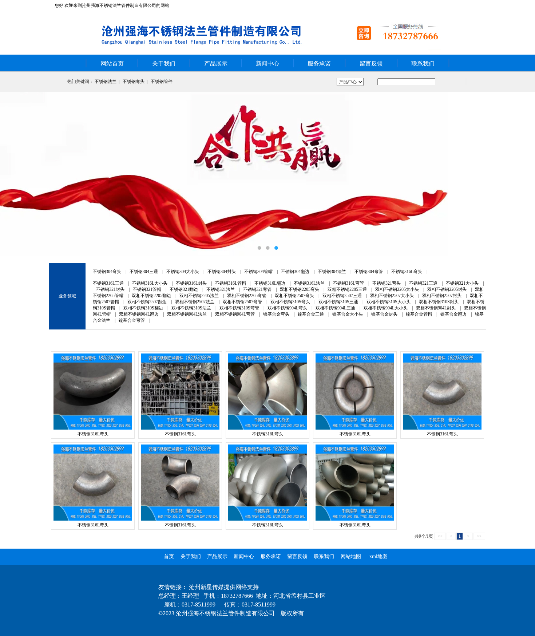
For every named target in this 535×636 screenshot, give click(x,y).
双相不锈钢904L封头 (436, 308)
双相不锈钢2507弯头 (294, 295)
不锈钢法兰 (105, 81)
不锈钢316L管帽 (230, 283)
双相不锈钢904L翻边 (139, 314)
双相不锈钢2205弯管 (246, 295)
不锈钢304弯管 (368, 271)
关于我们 (163, 63)
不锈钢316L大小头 (149, 283)
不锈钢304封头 (221, 271)
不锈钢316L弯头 (406, 271)
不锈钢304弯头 (107, 271)
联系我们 (423, 63)
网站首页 (112, 63)
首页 (169, 556)
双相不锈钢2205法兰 (199, 295)
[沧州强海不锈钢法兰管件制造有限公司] (267, 174)
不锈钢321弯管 (257, 289)
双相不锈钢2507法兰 (194, 301)
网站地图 (351, 556)
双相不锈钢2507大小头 (392, 295)
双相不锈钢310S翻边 (143, 308)
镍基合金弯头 (276, 314)
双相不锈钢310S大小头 (388, 301)
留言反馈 (371, 63)
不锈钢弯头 (133, 81)
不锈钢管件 (162, 81)
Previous (12, 174)
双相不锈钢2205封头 (447, 289)
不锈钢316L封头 (191, 283)
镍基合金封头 (384, 314)
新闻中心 (267, 63)
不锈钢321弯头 (386, 283)
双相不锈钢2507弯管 (242, 301)
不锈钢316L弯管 (348, 283)
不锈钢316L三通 (108, 283)
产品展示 (215, 63)
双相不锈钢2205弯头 (299, 289)
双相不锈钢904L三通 (335, 308)
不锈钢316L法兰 (309, 283)
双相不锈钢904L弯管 (235, 314)
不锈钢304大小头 (182, 271)
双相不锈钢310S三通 (338, 301)
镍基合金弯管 (132, 320)
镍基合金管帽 (419, 314)
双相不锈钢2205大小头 (397, 289)
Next (522, 174)
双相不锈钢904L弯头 (287, 308)
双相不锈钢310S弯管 (239, 308)
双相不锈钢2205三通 (347, 289)
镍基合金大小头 (347, 314)
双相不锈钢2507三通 (342, 295)
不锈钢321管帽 (147, 289)
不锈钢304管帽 (258, 271)
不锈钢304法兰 (332, 271)
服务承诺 (319, 63)
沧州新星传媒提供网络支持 (224, 587)
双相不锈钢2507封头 (441, 295)
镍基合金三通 (311, 314)
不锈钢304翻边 (295, 271)
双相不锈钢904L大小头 (386, 308)
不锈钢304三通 (144, 271)
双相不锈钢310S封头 (439, 301)
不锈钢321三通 (423, 283)
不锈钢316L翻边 (269, 283)
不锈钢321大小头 (462, 283)
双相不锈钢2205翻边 (151, 295)
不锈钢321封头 (110, 289)
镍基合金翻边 (453, 314)
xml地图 (378, 556)
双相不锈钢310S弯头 (290, 301)
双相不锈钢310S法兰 (191, 308)
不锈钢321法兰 (220, 289)
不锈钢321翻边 (184, 289)
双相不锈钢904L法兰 (187, 314)
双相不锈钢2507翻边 (147, 301)
